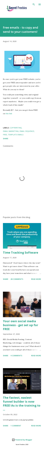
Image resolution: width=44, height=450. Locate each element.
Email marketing (11, 131)
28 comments (17, 279)
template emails (15, 134)
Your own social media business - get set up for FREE (20, 325)
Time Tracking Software (20, 252)
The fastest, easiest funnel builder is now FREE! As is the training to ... (21, 403)
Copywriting (16, 128)
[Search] (33, 4)
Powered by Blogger (23, 440)
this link (9, 113)
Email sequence (27, 131)
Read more (36, 279)
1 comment (16, 425)
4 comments (16, 355)
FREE (5, 134)
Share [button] (5, 138)
